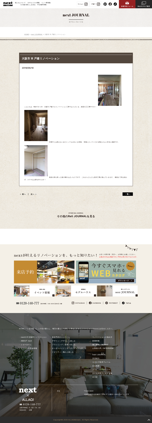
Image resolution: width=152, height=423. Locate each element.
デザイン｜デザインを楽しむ (64, 341)
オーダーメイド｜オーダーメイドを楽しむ (69, 348)
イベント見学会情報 (29, 348)
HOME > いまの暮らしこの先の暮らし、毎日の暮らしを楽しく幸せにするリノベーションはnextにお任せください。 (66, 329)
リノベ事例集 (46, 3)
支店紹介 (96, 358)
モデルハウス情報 (34, 3)
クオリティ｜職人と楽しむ (63, 352)
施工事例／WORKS (100, 344)
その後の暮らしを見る (27, 4)
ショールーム (26, 344)
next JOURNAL (99, 355)
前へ (25, 194)
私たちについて (20, 3)
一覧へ (127, 194)
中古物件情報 (41, 4)
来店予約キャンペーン (61, 337)
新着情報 (96, 341)
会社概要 (96, 366)
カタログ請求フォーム (101, 362)
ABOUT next (26, 341)
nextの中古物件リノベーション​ (34, 337)
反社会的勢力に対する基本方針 (102, 375)
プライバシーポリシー (101, 369)
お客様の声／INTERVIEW (103, 348)
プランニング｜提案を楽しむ (64, 344)
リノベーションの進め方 (102, 337)
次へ (32, 194)
